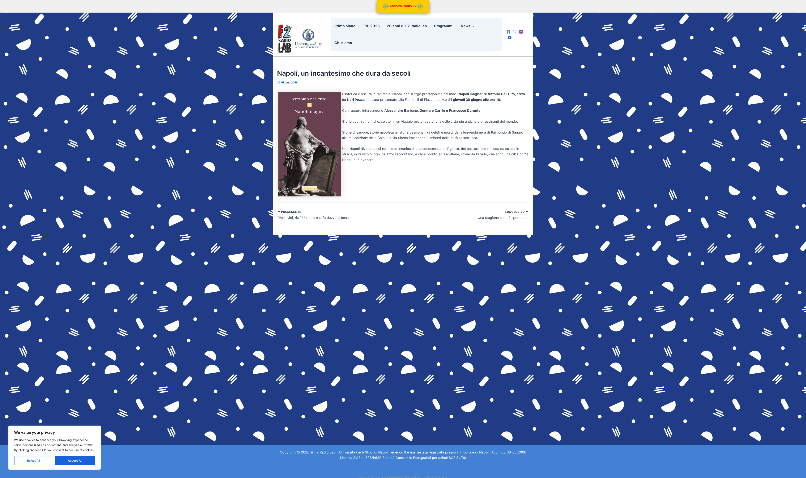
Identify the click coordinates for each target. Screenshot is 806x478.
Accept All (75, 460)
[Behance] (510, 37)
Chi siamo (343, 43)
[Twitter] (515, 32)
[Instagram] (521, 32)
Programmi (444, 26)
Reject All (33, 460)
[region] (54, 448)
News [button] (466, 26)
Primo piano (344, 26)
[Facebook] (508, 32)
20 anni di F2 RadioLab (407, 26)
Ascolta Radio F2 (403, 6)
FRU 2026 (371, 26)
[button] (473, 26)
